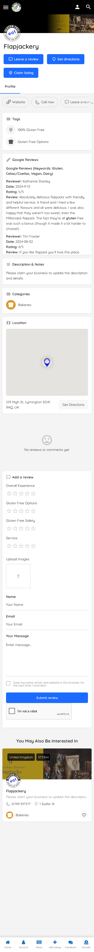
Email (10, 616)
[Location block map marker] (47, 362)
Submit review (47, 698)
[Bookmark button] (84, 815)
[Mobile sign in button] (77, 7)
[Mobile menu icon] (5, 7)
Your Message (17, 636)
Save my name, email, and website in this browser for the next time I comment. (48, 684)
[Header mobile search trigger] (88, 7)
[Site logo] (17, 7)
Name (11, 597)
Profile (10, 86)
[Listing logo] (12, 33)
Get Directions (73, 404)
